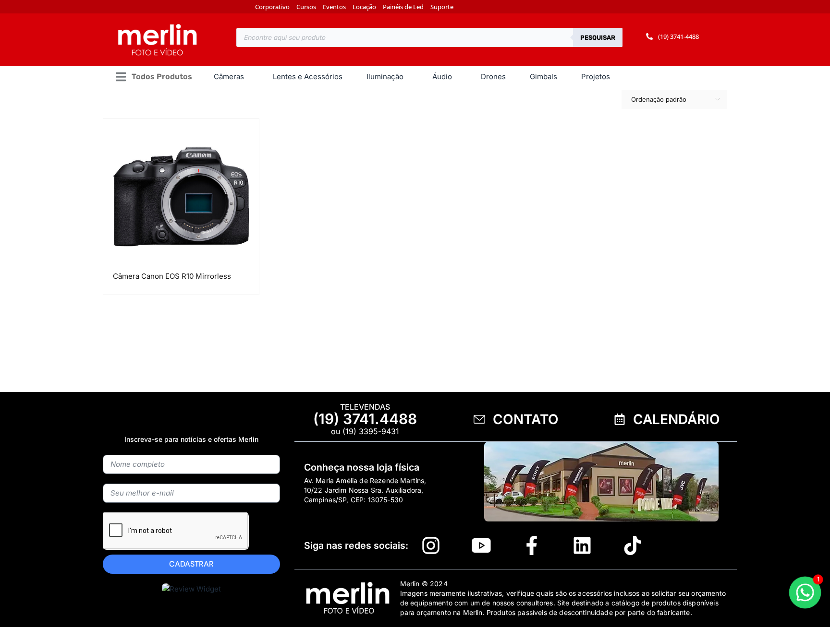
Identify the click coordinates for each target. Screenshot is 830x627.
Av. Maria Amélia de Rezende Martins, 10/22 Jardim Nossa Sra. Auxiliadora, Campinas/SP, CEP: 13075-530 (365, 490)
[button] (153, 77)
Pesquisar (597, 37)
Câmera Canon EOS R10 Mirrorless (172, 276)
